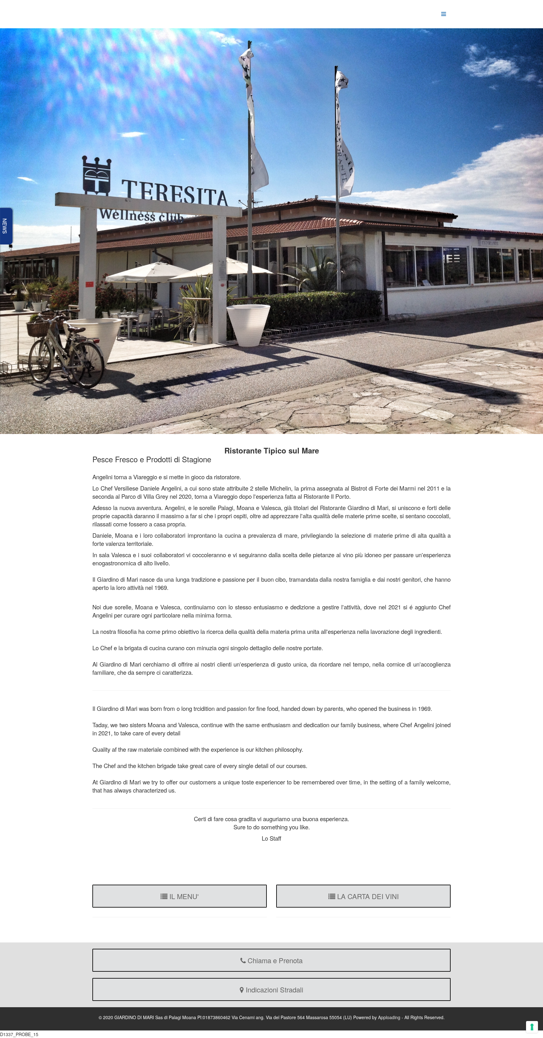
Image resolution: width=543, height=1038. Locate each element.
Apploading (389, 1017)
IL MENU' (183, 896)
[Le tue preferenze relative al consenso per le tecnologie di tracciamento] (532, 1027)
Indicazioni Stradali (273, 989)
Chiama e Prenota (274, 960)
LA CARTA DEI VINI (367, 896)
